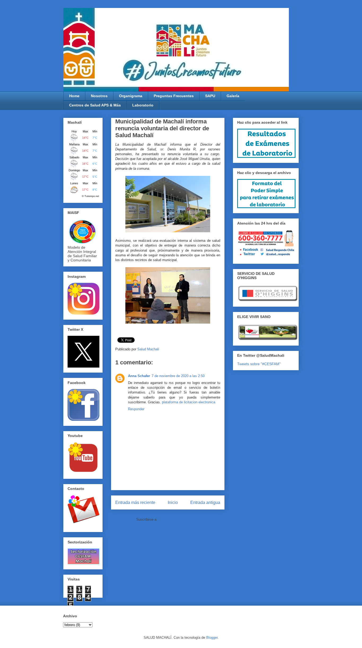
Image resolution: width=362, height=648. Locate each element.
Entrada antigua (205, 502)
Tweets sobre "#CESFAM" (259, 364)
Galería (233, 96)
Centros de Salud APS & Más (95, 105)
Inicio (173, 502)
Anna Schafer (139, 376)
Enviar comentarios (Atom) (179, 519)
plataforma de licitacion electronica (188, 402)
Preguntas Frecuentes (174, 96)
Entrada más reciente (135, 502)
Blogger (212, 638)
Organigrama (130, 96)
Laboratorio (142, 105)
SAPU (210, 96)
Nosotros (99, 96)
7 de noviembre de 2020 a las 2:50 (178, 376)
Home (74, 96)
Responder (136, 409)
